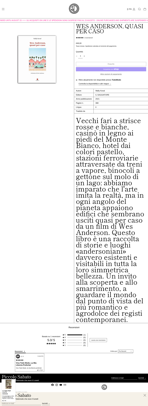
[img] (19, 360)
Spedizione (88, 46)
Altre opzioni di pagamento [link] (111, 74)
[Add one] (84, 56)
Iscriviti (141, 378)
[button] (139, 9)
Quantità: (79, 52)
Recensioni (74, 327)
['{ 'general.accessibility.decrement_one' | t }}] (76, 56)
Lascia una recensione (98, 340)
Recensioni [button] (19, 351)
